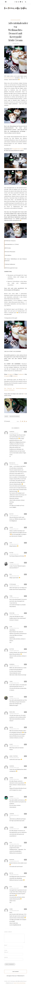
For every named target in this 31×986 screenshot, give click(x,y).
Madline (12, 712)
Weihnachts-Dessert (14, 416)
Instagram (10, 374)
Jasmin (11, 813)
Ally (24, 393)
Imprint (15, 983)
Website (6, 957)
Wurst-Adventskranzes (9, 77)
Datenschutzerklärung (21, 983)
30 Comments (7, 421)
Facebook (20, 374)
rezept (6, 416)
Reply (25, 431)
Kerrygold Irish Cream (17, 148)
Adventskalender (15, 19)
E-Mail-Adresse (6, 951)
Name (5, 945)
